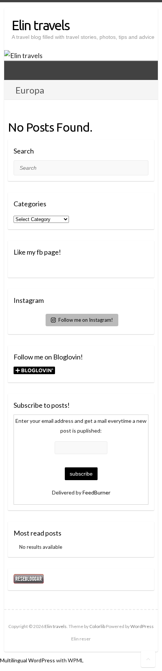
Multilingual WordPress (27, 660)
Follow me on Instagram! (85, 320)
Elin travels (40, 25)
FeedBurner (96, 492)
